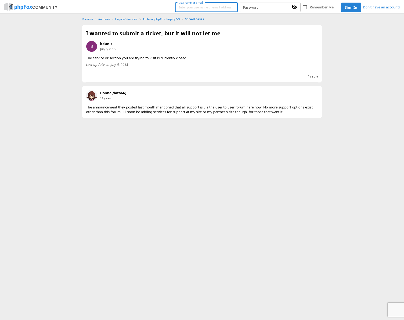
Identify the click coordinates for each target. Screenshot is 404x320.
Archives (104, 19)
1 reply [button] (313, 76)
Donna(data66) (113, 93)
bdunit (106, 43)
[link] (30, 7)
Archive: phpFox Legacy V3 (161, 19)
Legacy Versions (126, 19)
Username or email (190, 2)
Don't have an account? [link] (381, 7)
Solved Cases (194, 19)
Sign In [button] (351, 7)
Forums (87, 19)
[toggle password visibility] (294, 7)
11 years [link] (106, 98)
